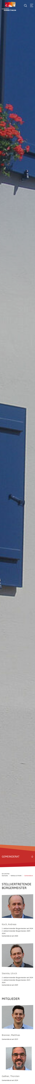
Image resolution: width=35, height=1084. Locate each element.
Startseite (5, 875)
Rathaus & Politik (16, 875)
